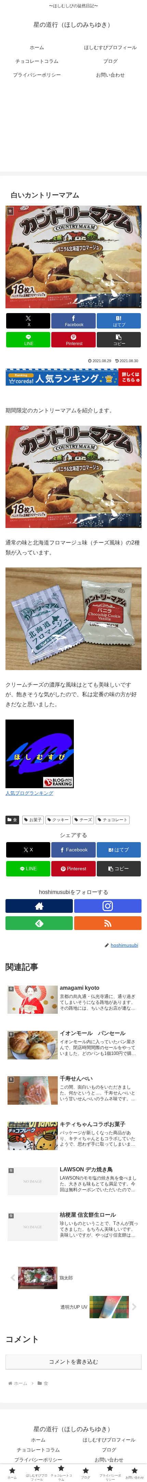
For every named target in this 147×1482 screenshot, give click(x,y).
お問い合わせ (109, 1459)
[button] (119, 339)
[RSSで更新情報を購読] (108, 923)
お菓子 (35, 819)
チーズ (86, 819)
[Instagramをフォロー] (108, 906)
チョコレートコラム (38, 1449)
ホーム (38, 1440)
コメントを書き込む (73, 1362)
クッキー (60, 819)
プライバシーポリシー (38, 1459)
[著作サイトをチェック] (39, 906)
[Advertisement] (73, 131)
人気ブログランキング (29, 793)
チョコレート (115, 819)
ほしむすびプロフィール (109, 1440)
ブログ (109, 1449)
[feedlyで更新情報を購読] (39, 923)
